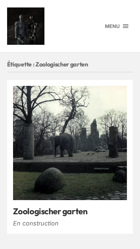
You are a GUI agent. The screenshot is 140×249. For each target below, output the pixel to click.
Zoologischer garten (50, 211)
